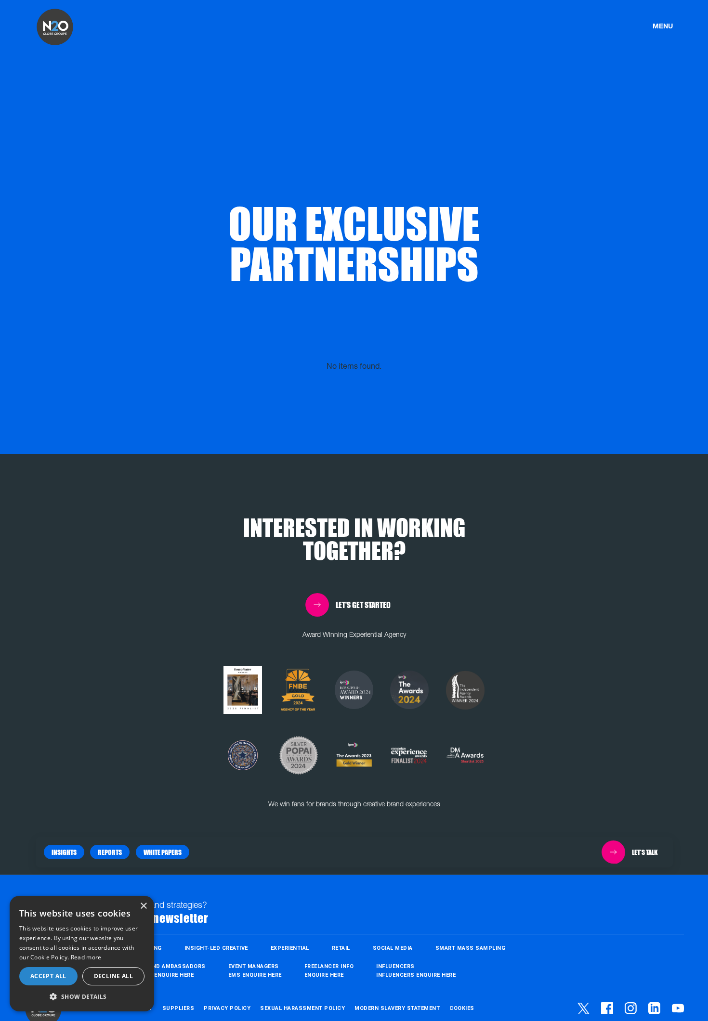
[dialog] (82, 953)
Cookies (461, 1008)
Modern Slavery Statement (397, 1008)
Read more (86, 957)
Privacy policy (227, 1008)
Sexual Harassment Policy (302, 1008)
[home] (55, 27)
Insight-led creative (216, 948)
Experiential (290, 948)
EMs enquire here (255, 975)
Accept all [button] (48, 976)
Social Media (393, 948)
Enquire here (324, 975)
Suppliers (178, 1008)
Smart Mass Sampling (470, 948)
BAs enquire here (167, 975)
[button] (64, 852)
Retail (341, 948)
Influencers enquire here (416, 975)
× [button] (143, 906)
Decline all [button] (113, 976)
